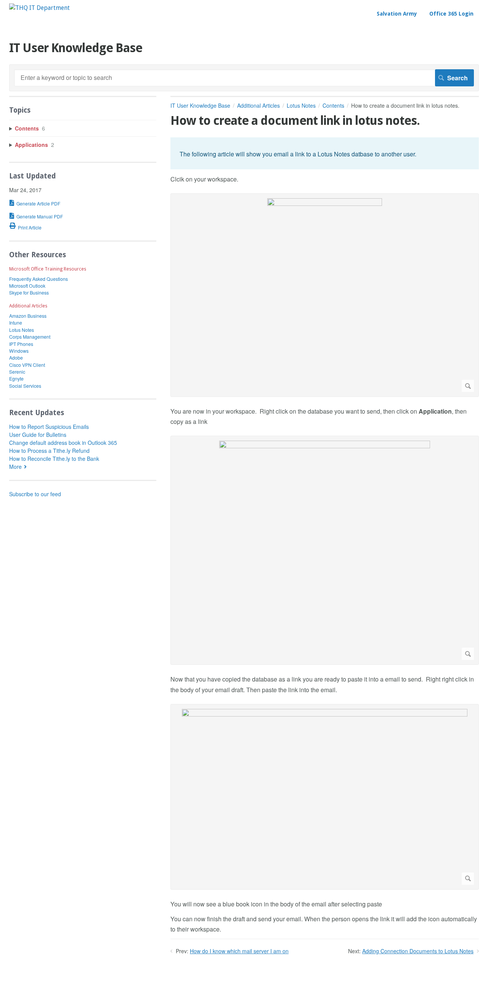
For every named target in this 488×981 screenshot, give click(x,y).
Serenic (17, 371)
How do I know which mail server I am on (239, 951)
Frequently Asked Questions (38, 279)
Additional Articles (258, 105)
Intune (15, 322)
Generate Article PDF (38, 203)
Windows (19, 350)
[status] (324, 153)
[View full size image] (324, 295)
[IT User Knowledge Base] (39, 7)
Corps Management (29, 336)
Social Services (25, 385)
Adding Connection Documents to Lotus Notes (418, 951)
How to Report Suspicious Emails (49, 426)
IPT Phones (21, 344)
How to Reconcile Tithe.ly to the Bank (54, 458)
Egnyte (16, 378)
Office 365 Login (451, 14)
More (15, 466)
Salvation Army (397, 14)
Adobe (16, 357)
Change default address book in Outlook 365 (63, 442)
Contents (333, 105)
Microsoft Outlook (27, 285)
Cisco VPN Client (27, 365)
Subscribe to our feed (35, 494)
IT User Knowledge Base (200, 105)
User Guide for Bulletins (37, 434)
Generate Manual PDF (39, 216)
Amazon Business (28, 315)
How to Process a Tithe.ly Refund (49, 450)
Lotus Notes (301, 105)
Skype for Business (29, 292)
